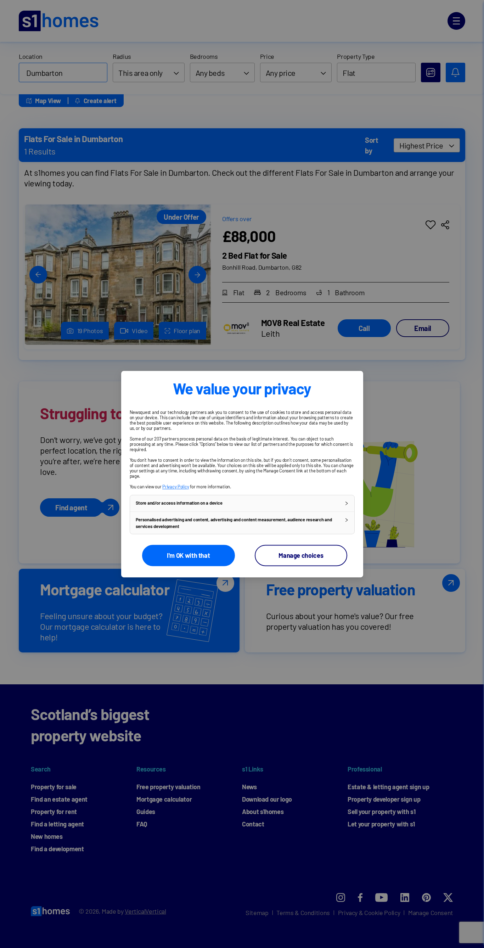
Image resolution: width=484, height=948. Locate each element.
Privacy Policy (175, 486)
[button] (242, 503)
